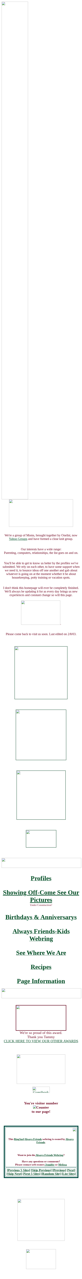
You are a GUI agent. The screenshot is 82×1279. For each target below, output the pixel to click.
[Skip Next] (14, 1173)
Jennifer (50, 1164)
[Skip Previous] (41, 1170)
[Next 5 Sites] (31, 1173)
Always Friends (33, 1139)
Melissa (62, 1164)
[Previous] (59, 1170)
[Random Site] (51, 1173)
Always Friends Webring (49, 1155)
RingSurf (19, 1139)
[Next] (71, 1170)
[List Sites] (69, 1173)
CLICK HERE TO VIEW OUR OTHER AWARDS (41, 1041)
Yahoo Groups (18, 539)
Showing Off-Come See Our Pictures (41, 896)
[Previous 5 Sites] (18, 1170)
